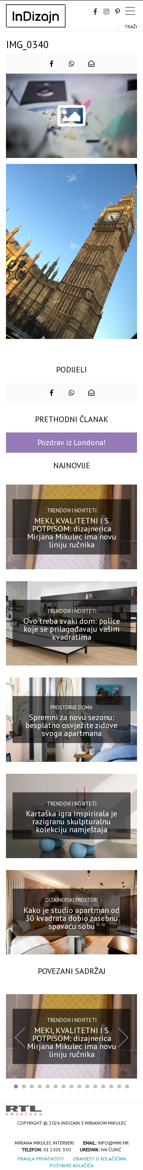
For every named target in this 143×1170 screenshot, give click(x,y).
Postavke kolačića (71, 1165)
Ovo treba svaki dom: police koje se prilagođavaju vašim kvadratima (71, 629)
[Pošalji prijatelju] (91, 64)
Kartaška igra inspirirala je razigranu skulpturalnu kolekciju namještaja (71, 821)
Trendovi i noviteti (72, 510)
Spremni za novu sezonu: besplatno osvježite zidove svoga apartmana (71, 725)
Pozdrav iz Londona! (71, 442)
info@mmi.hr (113, 1143)
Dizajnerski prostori (71, 900)
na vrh (129, 1108)
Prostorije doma (71, 707)
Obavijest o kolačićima (99, 1159)
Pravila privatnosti (40, 1159)
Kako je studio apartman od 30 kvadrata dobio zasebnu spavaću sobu (71, 918)
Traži (131, 26)
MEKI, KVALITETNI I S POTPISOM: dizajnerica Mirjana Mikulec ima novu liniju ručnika (71, 533)
